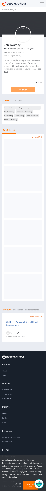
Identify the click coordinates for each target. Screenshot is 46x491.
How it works (7, 390)
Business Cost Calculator (11, 437)
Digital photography (10, 120)
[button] (41, 3)
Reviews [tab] (7, 309)
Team (4, 375)
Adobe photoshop (32, 116)
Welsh (5, 56)
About (4, 371)
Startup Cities (7, 441)
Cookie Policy (11, 477)
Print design (29, 112)
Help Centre (6, 399)
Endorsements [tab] (32, 309)
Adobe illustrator (9, 108)
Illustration (19, 112)
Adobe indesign (20, 116)
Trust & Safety (7, 394)
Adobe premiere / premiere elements (28, 108)
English (13, 56)
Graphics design (9, 112)
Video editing (8, 116)
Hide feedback (36, 316)
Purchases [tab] (18, 309)
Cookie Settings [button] (17, 485)
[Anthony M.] (8, 333)
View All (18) (37, 137)
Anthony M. (16, 333)
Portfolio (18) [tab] (9, 130)
